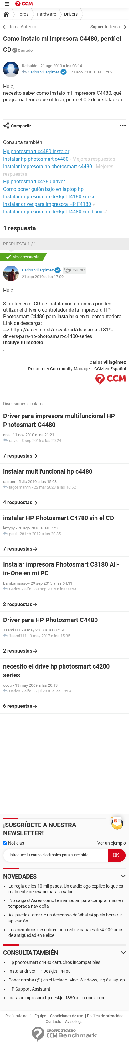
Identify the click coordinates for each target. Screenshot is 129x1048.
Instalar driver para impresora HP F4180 (47, 204)
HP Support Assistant (29, 989)
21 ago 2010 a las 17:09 (91, 72)
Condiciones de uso (66, 1016)
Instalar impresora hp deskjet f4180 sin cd (49, 197)
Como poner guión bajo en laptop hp (43, 189)
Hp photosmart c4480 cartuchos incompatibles (54, 962)
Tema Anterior (22, 26)
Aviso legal (74, 1021)
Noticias (15, 843)
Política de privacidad (105, 1016)
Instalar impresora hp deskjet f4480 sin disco (52, 212)
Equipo (40, 1016)
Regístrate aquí (18, 1016)
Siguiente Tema (105, 26)
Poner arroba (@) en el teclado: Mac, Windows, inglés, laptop (66, 979)
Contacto (53, 1021)
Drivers (71, 14)
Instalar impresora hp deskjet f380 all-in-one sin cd (57, 997)
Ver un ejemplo (111, 843)
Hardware (46, 14)
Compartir (21, 125)
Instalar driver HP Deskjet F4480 (39, 971)
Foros (22, 14)
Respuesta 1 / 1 (19, 243)
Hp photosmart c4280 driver (34, 182)
